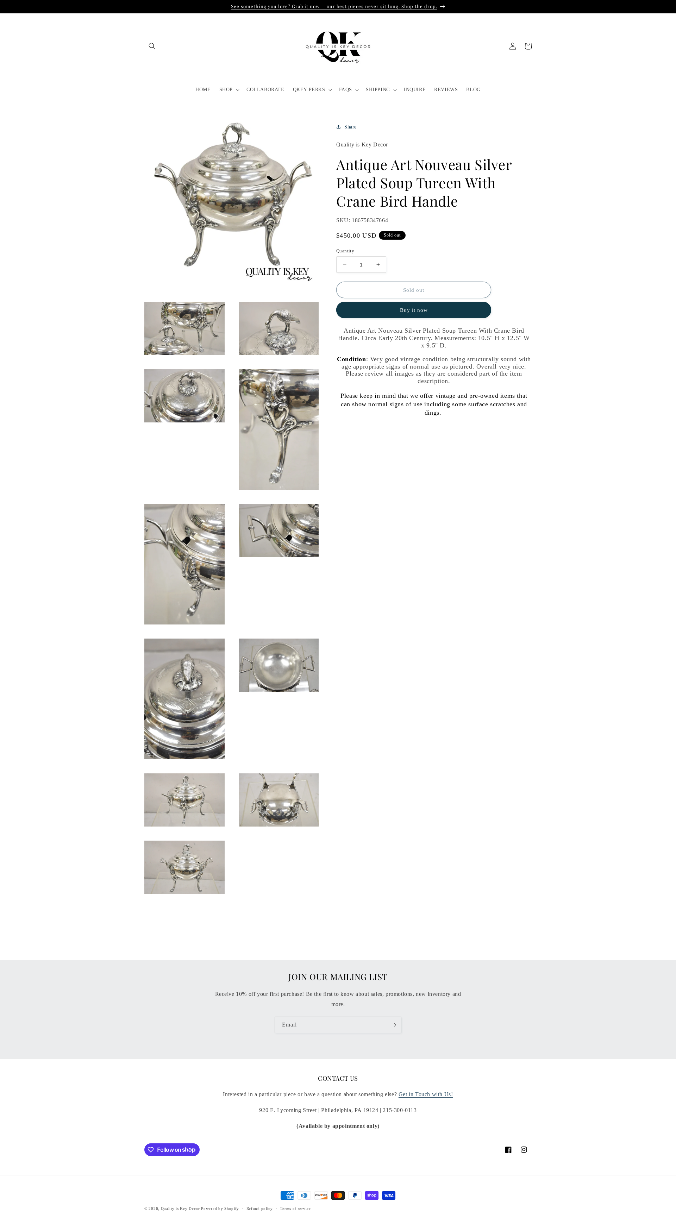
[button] (152, 46)
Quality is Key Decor (180, 1208)
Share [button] (350, 126)
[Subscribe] (393, 1025)
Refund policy (259, 1208)
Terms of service (295, 1208)
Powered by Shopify (220, 1208)
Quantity (345, 250)
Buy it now (414, 310)
